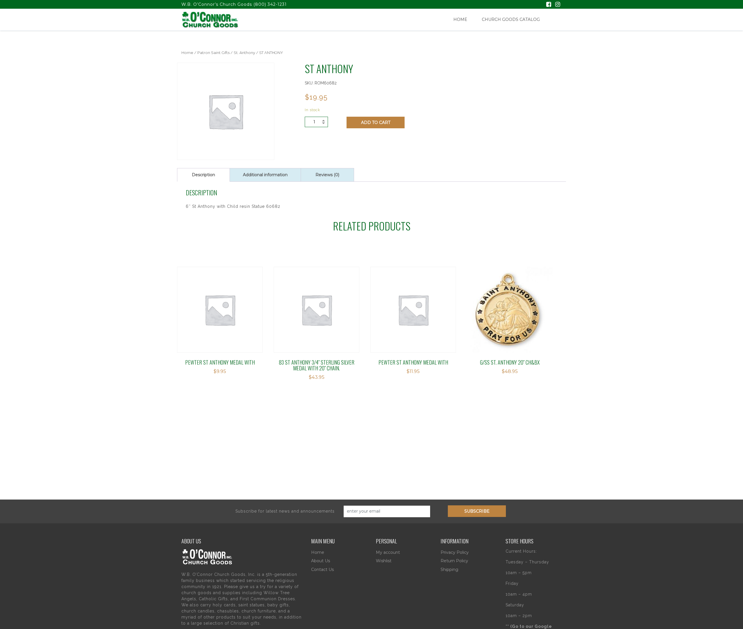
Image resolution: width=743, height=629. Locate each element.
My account (388, 552)
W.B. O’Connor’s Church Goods (216, 4)
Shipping (449, 569)
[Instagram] (558, 5)
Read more (493, 302)
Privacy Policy (455, 552)
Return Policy (454, 560)
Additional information (265, 174)
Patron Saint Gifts (213, 53)
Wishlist (384, 560)
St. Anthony (244, 53)
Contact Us (322, 569)
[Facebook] (549, 5)
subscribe (477, 511)
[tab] (203, 175)
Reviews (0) (327, 174)
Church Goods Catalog (511, 19)
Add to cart (375, 122)
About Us (320, 560)
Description (203, 174)
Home (460, 19)
